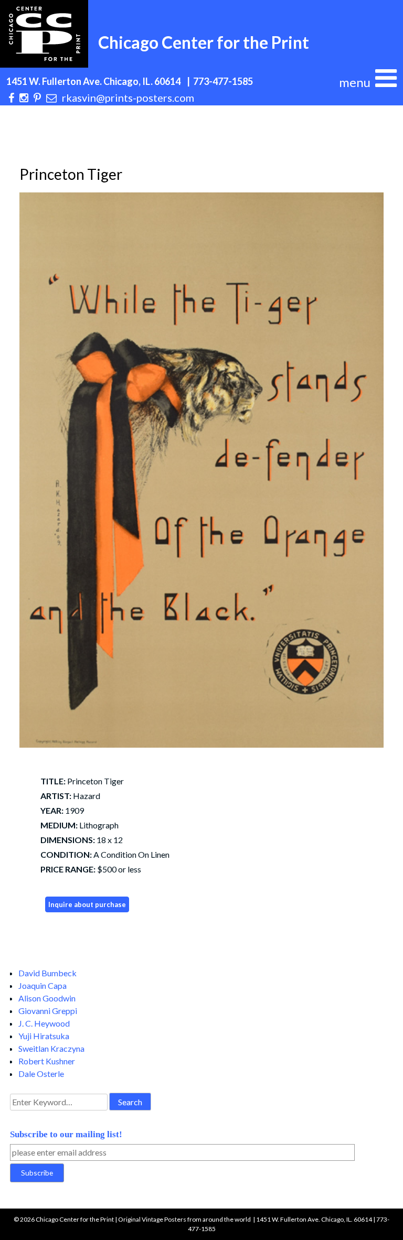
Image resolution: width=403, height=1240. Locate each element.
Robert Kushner (46, 1061)
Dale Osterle (41, 1074)
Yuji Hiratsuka (43, 1036)
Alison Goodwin (47, 998)
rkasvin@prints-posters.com (128, 97)
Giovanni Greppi (47, 1011)
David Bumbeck (47, 973)
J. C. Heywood (44, 1023)
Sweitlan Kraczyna (51, 1048)
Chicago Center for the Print (203, 42)
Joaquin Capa (42, 985)
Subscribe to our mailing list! (66, 1134)
